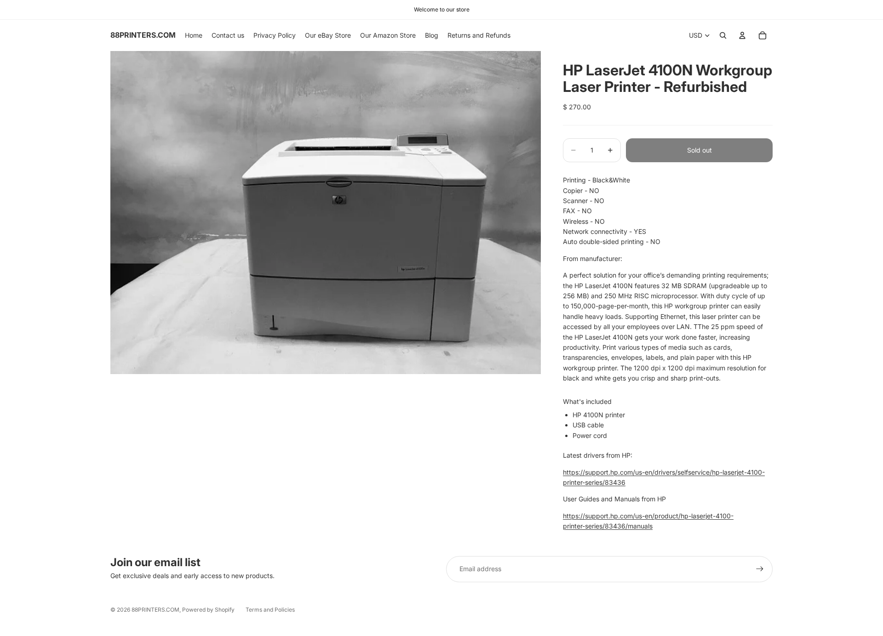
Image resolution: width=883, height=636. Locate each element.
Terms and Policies (270, 609)
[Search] (723, 35)
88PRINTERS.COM (155, 609)
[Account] (742, 35)
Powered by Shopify (208, 609)
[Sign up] (759, 569)
